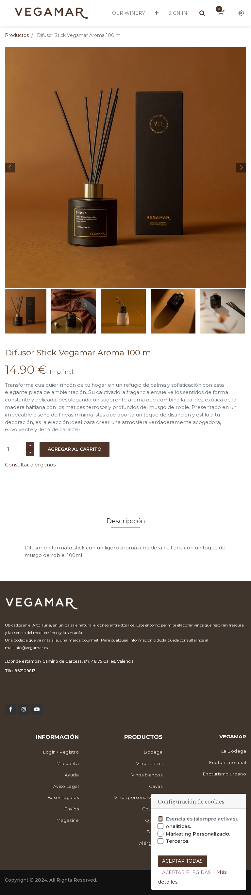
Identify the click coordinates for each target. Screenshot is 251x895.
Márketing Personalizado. (198, 834)
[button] (156, 13)
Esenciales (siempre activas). (202, 819)
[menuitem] (128, 13)
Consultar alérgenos (30, 465)
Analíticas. (178, 826)
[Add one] (30, 445)
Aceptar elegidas (186, 872)
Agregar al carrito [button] (74, 449)
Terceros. (178, 841)
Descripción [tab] (125, 521)
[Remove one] (30, 452)
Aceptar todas (182, 861)
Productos (17, 35)
